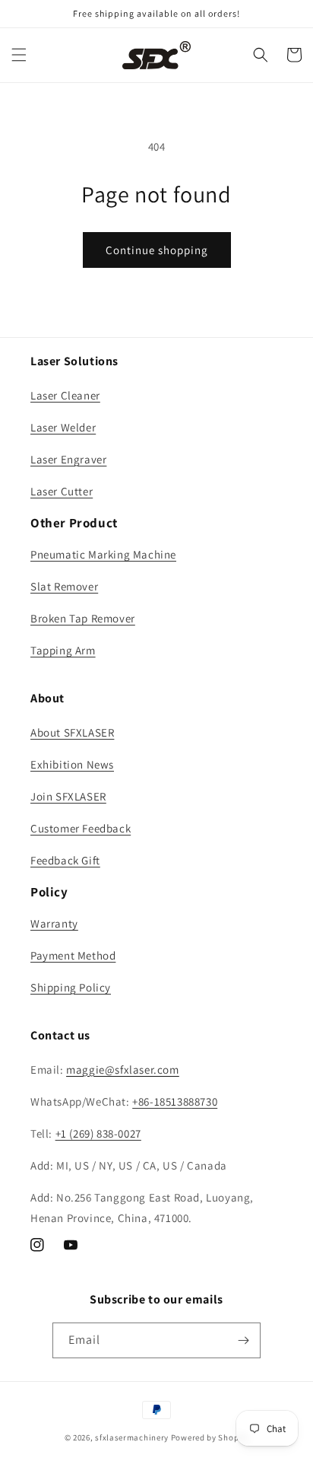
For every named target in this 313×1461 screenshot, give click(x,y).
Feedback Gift (65, 860)
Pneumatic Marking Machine (103, 554)
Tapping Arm (63, 650)
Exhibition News (72, 764)
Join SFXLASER (68, 796)
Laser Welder (63, 427)
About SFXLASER (72, 732)
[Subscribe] (243, 1340)
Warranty (54, 923)
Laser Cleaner (65, 395)
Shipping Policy (70, 987)
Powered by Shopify (210, 1437)
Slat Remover (64, 586)
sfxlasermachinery (132, 1437)
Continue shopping (157, 250)
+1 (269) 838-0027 (98, 1133)
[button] (19, 55)
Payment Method (72, 955)
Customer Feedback (80, 828)
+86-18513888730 (174, 1101)
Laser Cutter (61, 491)
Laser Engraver (68, 459)
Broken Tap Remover (82, 618)
